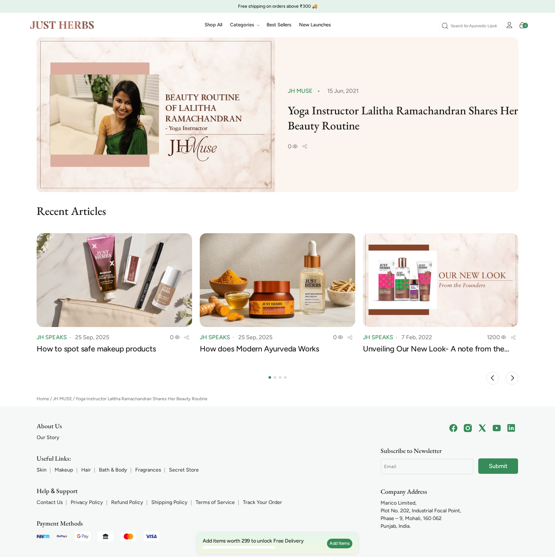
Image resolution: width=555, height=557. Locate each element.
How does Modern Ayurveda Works (259, 348)
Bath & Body (113, 470)
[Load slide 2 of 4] (275, 377)
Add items (340, 543)
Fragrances (148, 470)
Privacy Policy (87, 502)
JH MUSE (62, 399)
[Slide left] (492, 378)
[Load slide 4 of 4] (285, 377)
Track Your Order (262, 502)
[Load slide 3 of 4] (280, 377)
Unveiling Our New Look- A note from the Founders (433, 349)
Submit (498, 466)
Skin (42, 470)
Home (43, 399)
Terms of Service (215, 502)
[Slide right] (512, 378)
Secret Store (184, 470)
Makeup (64, 470)
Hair (86, 470)
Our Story (48, 437)
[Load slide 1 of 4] (269, 377)
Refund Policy (127, 502)
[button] (244, 25)
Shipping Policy (169, 502)
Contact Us (50, 502)
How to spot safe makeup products (96, 348)
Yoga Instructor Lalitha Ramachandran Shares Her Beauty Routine (141, 399)
